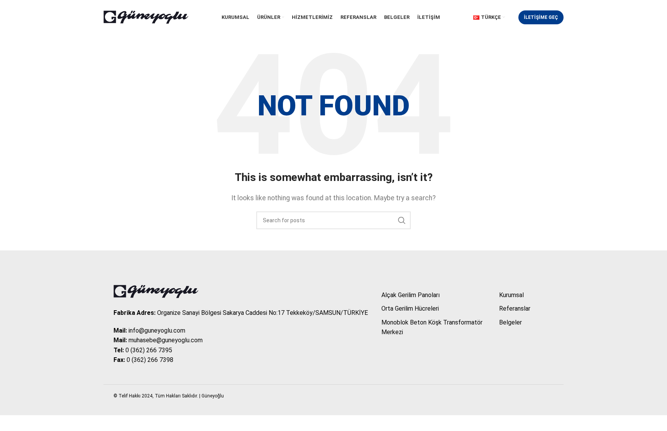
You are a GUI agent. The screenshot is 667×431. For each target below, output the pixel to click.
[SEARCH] (402, 220)
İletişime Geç (541, 17)
